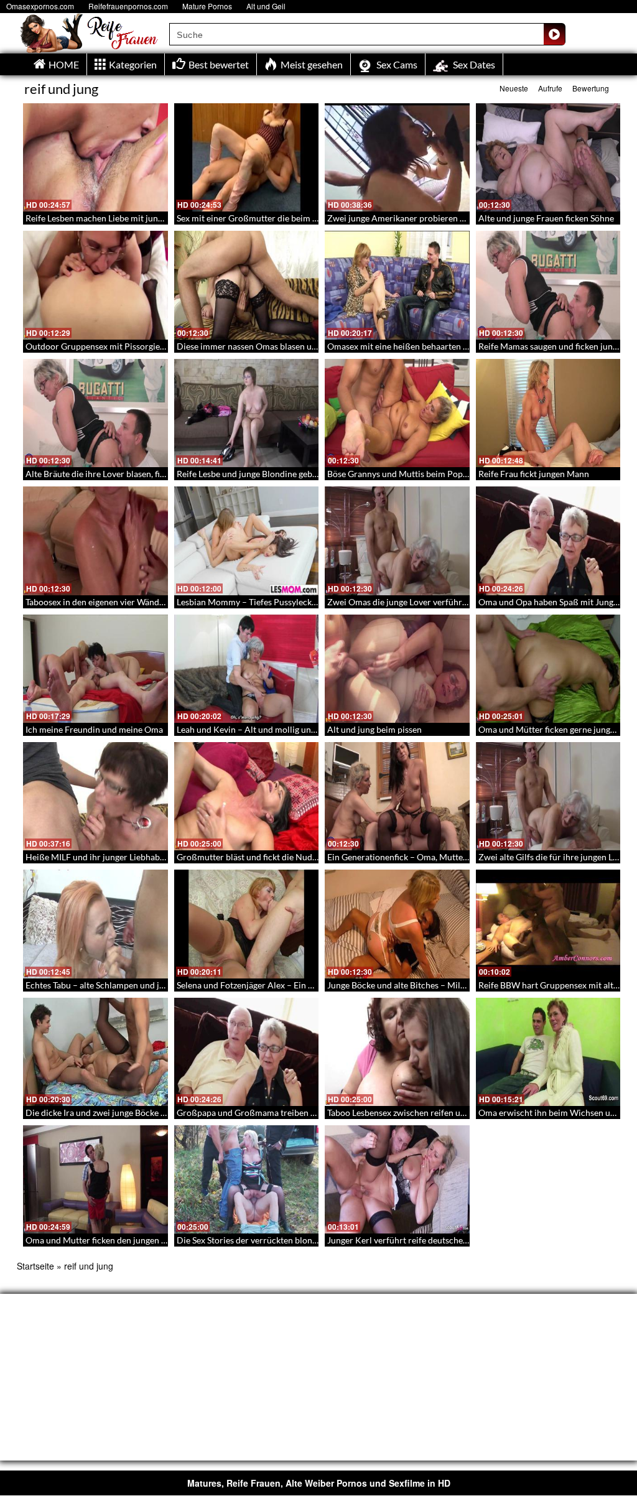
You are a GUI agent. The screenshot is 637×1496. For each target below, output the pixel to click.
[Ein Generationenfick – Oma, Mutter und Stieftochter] (397, 796)
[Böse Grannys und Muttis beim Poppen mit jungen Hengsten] (397, 413)
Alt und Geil (266, 5)
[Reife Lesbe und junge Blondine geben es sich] (246, 413)
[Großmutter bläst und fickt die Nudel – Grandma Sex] (246, 796)
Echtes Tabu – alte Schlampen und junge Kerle (113, 985)
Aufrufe (550, 88)
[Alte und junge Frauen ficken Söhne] (548, 157)
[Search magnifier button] (554, 34)
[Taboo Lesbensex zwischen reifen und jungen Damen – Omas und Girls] (397, 1052)
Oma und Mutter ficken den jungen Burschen (112, 1240)
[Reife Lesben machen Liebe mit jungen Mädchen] (95, 157)
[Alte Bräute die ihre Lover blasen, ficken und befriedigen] (95, 413)
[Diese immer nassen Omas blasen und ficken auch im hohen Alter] (246, 285)
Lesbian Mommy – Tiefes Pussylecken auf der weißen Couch (292, 602)
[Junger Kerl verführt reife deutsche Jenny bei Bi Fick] (397, 1179)
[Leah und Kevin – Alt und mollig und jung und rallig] (246, 669)
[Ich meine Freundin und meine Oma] (95, 669)
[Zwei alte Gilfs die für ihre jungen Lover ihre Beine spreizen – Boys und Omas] (548, 796)
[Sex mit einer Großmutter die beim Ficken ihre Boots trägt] (246, 157)
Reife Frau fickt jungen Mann (533, 473)
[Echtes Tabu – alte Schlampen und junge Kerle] (95, 924)
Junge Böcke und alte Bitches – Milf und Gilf (411, 985)
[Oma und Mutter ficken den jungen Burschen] (95, 1179)
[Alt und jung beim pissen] (397, 669)
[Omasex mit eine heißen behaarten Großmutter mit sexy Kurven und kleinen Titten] (397, 285)
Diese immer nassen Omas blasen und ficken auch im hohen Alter (302, 346)
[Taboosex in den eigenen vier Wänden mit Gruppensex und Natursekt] (95, 540)
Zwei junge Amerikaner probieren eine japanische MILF (434, 218)
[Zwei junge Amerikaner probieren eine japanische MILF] (397, 157)
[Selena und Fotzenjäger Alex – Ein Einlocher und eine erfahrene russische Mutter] (246, 924)
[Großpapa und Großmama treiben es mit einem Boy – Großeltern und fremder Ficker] (246, 1052)
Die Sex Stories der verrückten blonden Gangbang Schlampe (291, 1240)
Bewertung (590, 88)
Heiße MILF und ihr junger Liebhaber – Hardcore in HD (132, 857)
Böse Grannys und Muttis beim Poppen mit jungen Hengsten (443, 473)
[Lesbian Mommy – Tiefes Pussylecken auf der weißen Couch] (246, 540)
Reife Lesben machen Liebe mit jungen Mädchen (118, 218)
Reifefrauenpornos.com (128, 5)
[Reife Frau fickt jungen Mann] (548, 413)
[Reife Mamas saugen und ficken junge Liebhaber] (548, 285)
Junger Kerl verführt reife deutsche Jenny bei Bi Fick (428, 1240)
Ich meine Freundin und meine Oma (94, 729)
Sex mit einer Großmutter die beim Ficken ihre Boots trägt (288, 218)
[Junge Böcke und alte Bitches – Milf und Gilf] (397, 924)
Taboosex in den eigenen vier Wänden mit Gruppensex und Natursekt (157, 602)
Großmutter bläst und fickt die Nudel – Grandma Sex (278, 857)
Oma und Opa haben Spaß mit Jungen (550, 602)
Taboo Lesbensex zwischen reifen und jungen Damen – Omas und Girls (462, 1112)
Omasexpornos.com (40, 5)
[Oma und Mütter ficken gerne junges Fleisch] (548, 669)
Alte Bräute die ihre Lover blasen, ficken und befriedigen (133, 473)
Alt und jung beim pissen (374, 729)
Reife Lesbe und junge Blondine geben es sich (263, 473)
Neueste (514, 88)
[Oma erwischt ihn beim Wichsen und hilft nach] (548, 1052)
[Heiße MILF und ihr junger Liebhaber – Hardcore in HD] (95, 796)
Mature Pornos (207, 5)
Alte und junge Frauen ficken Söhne (546, 218)
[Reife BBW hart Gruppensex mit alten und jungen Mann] (548, 924)
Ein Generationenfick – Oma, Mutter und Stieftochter (429, 857)
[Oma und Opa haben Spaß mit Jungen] (548, 540)
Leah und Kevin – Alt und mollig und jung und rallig (275, 729)
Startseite (35, 1266)
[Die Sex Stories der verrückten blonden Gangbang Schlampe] (246, 1179)
